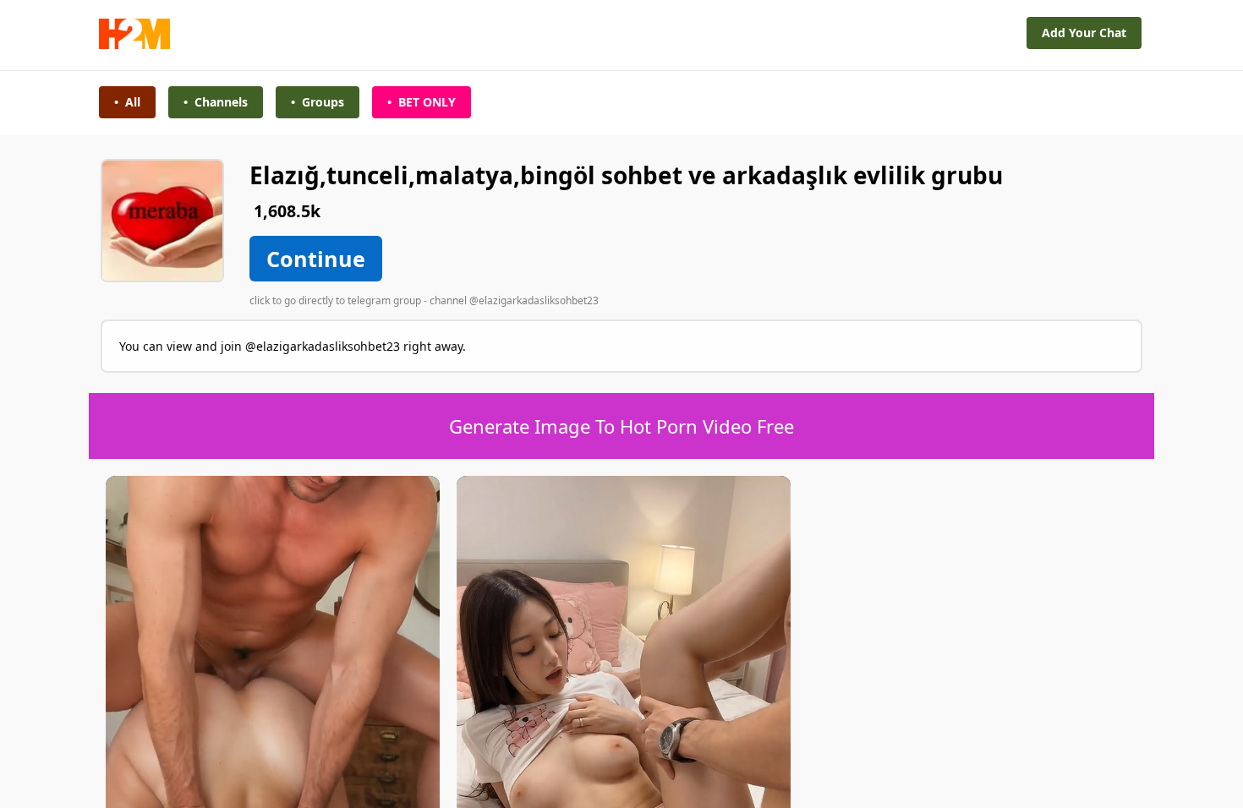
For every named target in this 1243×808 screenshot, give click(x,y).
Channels (215, 102)
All (127, 102)
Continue (315, 258)
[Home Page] (134, 44)
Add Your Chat (1084, 33)
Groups (317, 102)
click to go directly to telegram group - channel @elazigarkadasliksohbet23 (424, 300)
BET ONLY (421, 102)
